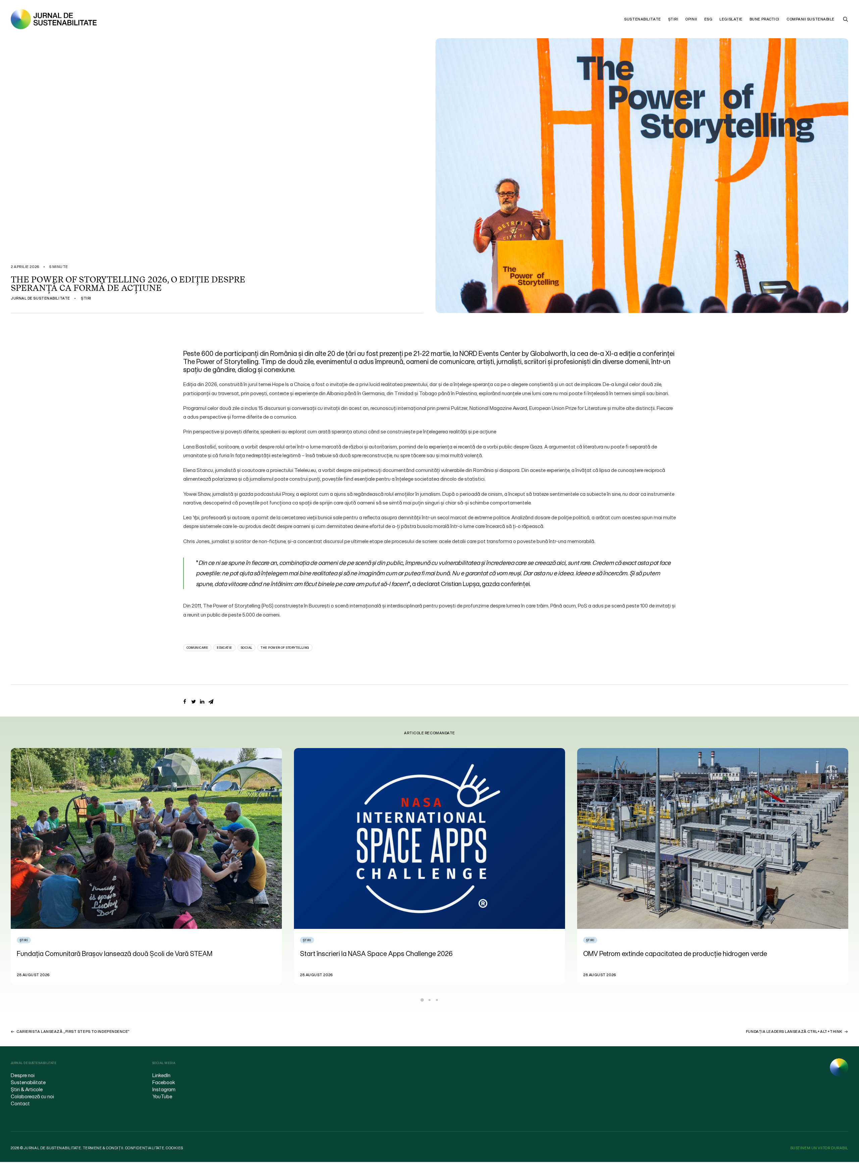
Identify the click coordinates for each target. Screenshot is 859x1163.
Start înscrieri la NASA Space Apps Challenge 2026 (93, 953)
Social (246, 647)
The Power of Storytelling (285, 647)
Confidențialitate (144, 1148)
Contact (20, 1103)
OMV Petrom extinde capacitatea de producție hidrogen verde (392, 953)
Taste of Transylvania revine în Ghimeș (640, 953)
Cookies (174, 1148)
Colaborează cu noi (32, 1096)
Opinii (691, 19)
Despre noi (23, 1075)
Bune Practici (764, 19)
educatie (224, 647)
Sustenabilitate (642, 19)
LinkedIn (161, 1075)
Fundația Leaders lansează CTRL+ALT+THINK (794, 1031)
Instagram (163, 1089)
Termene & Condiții (103, 1148)
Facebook (163, 1082)
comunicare (197, 647)
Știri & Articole (27, 1089)
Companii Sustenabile (811, 19)
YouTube (162, 1096)
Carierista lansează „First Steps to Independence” (73, 1031)
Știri (673, 19)
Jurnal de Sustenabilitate (40, 298)
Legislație (731, 19)
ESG (708, 19)
